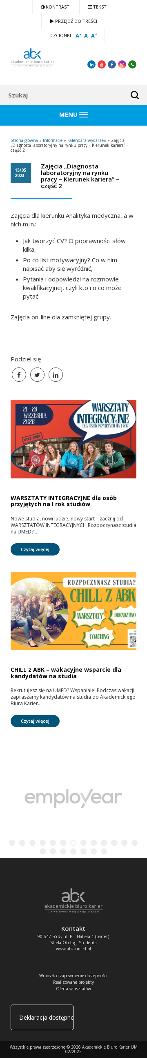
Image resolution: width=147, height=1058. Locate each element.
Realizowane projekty (73, 982)
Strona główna (24, 140)
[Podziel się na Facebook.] (19, 374)
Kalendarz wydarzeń (86, 140)
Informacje (52, 140)
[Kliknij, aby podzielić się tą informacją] (37, 374)
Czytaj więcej (35, 549)
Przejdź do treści (75, 21)
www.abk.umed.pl (73, 949)
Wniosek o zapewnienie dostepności (73, 975)
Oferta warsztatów (73, 989)
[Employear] (73, 800)
